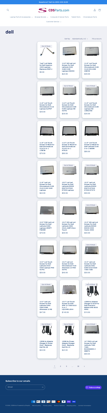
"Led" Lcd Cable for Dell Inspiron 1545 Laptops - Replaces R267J (46, 66)
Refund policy (36, 405)
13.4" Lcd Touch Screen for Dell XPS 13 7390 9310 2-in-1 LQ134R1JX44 (69, 305)
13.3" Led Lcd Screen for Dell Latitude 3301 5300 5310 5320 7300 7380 (90, 265)
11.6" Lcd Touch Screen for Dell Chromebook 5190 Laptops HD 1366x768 (91, 107)
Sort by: (67, 39)
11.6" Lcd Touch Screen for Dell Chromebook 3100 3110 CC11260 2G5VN (91, 67)
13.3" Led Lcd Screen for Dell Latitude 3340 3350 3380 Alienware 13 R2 (46, 305)
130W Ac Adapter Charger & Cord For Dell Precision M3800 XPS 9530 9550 (91, 305)
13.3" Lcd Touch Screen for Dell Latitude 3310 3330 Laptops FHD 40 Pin (47, 265)
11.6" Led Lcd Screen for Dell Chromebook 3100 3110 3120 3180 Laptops (47, 186)
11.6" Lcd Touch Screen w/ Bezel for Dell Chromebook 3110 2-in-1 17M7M (47, 146)
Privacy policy (47, 405)
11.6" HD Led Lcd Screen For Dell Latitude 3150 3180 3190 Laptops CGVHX (69, 67)
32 (78, 366)
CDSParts (14, 405)
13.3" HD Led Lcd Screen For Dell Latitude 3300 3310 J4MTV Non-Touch (69, 226)
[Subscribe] (42, 387)
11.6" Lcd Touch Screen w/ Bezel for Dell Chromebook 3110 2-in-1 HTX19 (69, 146)
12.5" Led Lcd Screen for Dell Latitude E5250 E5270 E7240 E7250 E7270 (90, 186)
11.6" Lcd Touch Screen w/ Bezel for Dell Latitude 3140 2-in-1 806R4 (91, 145)
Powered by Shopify (23, 405)
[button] (8, 10)
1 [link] (54, 366)
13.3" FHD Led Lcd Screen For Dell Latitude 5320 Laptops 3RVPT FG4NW (47, 226)
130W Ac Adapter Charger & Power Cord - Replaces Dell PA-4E (46, 344)
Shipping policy (71, 405)
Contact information (84, 405)
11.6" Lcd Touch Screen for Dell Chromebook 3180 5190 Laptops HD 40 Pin (69, 107)
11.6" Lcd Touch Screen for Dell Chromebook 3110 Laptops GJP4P (47, 106)
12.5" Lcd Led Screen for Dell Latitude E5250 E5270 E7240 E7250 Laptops (68, 186)
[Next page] (84, 366)
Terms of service (59, 405)
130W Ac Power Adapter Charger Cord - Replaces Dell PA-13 (68, 344)
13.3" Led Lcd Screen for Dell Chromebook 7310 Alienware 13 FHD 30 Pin (69, 265)
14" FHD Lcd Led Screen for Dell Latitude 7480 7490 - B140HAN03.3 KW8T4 (90, 346)
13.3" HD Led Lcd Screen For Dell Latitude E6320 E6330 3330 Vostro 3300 (91, 226)
